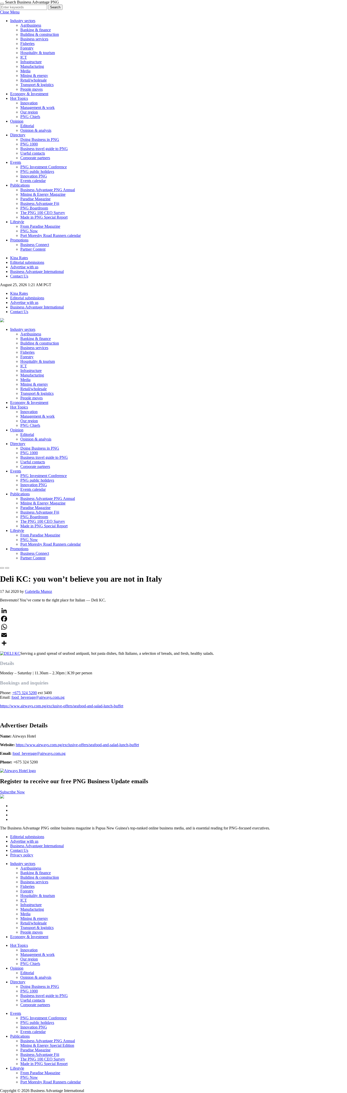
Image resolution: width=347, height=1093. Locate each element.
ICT (23, 57)
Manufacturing (32, 66)
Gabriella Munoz (38, 591)
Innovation (29, 103)
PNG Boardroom (34, 208)
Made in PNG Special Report (44, 217)
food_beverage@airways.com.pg (38, 697)
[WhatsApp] (173, 627)
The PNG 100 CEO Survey (42, 212)
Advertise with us (24, 267)
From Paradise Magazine (40, 226)
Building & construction (39, 34)
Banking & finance (35, 30)
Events (15, 162)
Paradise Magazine (35, 199)
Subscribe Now (12, 792)
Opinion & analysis (35, 130)
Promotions (19, 240)
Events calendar (33, 180)
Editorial (27, 126)
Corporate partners (35, 158)
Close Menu (10, 12)
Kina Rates (19, 258)
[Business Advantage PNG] (2, 321)
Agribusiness (30, 25)
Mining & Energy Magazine (43, 194)
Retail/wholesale (33, 80)
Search (55, 7)
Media (25, 71)
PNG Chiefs (30, 117)
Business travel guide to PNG (44, 148)
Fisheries (27, 43)
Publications (20, 185)
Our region (29, 112)
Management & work (37, 107)
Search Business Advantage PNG (32, 2)
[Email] (173, 635)
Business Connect (34, 244)
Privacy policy (21, 855)
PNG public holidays (37, 171)
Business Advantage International (37, 271)
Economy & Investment (29, 94)
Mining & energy (34, 75)
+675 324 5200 (24, 693)
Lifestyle (17, 222)
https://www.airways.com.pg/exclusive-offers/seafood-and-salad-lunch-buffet (61, 706)
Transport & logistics (37, 85)
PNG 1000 (29, 144)
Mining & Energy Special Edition (47, 1045)
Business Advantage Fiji (39, 203)
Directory (17, 135)
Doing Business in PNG (39, 139)
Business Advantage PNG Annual (47, 190)
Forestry (27, 48)
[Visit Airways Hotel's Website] (18, 771)
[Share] (173, 643)
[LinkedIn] (173, 611)
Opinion (16, 121)
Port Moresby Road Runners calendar (50, 235)
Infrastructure (31, 62)
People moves (31, 89)
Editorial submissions (27, 262)
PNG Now (29, 231)
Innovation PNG (33, 176)
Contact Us (19, 276)
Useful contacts (32, 153)
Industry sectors (22, 21)
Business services (34, 39)
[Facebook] (173, 619)
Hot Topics (19, 98)
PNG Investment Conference (43, 167)
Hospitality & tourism (37, 53)
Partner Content (32, 249)
